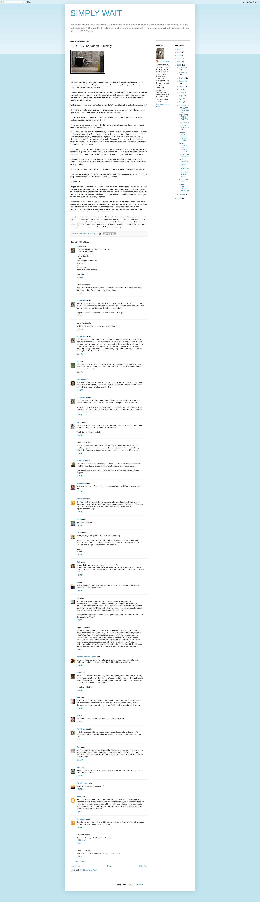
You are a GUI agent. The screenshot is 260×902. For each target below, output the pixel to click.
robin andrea (81, 379)
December (183, 68)
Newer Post (75, 866)
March (181, 102)
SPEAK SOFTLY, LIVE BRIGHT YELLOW (183, 147)
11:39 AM (80, 329)
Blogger (140, 884)
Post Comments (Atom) (88, 870)
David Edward (82, 783)
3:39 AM (79, 650)
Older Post (143, 866)
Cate (78, 767)
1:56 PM (80, 453)
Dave (79, 422)
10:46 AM (80, 277)
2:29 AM (79, 857)
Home (109, 866)
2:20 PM (80, 512)
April (181, 99)
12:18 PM (80, 390)
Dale (78, 697)
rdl (78, 582)
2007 (179, 62)
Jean (78, 715)
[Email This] (104, 233)
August (182, 86)
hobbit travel (81, 840)
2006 (179, 65)
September (183, 81)
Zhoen (79, 673)
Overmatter (81, 819)
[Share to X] (109, 233)
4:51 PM (80, 555)
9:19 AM (79, 843)
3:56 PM (80, 690)
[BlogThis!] (107, 233)
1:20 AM (79, 620)
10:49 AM (80, 293)
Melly (79, 562)
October (182, 78)
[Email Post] (100, 233)
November (183, 73)
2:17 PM (80, 492)
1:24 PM (80, 827)
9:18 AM (79, 722)
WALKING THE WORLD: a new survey (184, 187)
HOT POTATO (184, 122)
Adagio (79, 533)
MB (78, 361)
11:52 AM (80, 372)
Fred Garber (81, 499)
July (181, 89)
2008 (179, 59)
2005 (179, 198)
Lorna (79, 519)
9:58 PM (80, 708)
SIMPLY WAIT (96, 13)
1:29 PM (80, 415)
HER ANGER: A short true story (184, 110)
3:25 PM (80, 776)
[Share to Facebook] (112, 233)
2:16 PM (80, 665)
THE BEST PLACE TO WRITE (184, 127)
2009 (179, 56)
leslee (79, 796)
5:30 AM (79, 812)
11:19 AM (80, 316)
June (181, 93)
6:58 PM (80, 591)
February (182, 105)
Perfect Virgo (82, 461)
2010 (179, 52)
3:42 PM (80, 525)
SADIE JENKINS (183, 160)
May (181, 96)
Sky (78, 598)
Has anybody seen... (183, 180)
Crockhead (81, 483)
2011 (179, 49)
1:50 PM (80, 435)
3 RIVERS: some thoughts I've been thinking (183, 136)
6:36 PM (80, 575)
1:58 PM (80, 476)
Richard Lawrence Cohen (86, 657)
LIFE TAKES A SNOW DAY (184, 155)
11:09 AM (80, 740)
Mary (78, 747)
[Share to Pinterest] (114, 233)
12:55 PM (80, 760)
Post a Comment (80, 861)
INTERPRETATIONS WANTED (184, 117)
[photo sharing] (87, 73)
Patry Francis (82, 300)
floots (79, 246)
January (182, 194)
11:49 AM (80, 354)
